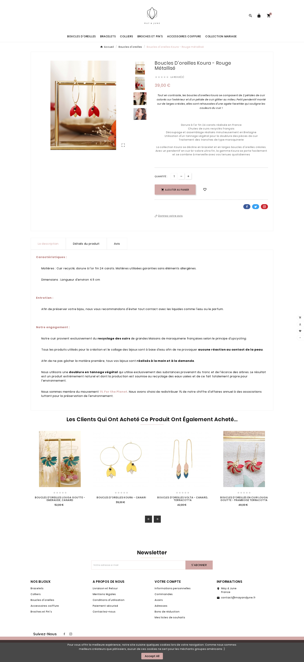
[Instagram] (70, 634)
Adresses (161, 606)
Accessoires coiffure (45, 606)
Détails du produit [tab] (86, 244)
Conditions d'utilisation (109, 600)
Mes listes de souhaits (170, 617)
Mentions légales (104, 594)
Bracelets (37, 588)
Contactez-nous (104, 611)
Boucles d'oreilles (42, 600)
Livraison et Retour (105, 588)
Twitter (255, 206)
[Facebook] (64, 634)
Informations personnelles (173, 588)
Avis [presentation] (117, 244)
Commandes (164, 594)
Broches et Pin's (41, 611)
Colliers (36, 594)
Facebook (246, 206)
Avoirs (159, 600)
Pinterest (264, 206)
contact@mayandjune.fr (238, 597)
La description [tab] (48, 244)
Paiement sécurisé (105, 606)
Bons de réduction (167, 611)
